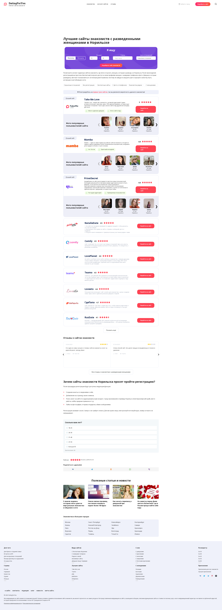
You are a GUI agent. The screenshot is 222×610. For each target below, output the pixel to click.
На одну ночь (8, 561)
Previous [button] (63, 354)
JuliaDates (75, 576)
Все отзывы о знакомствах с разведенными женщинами (111, 372)
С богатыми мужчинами (143, 561)
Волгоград (115, 531)
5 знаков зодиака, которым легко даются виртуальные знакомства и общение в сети (73, 504)
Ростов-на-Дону (93, 528)
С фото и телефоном (120, 85)
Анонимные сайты (77, 558)
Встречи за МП (8, 554)
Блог (32, 591)
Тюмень (91, 534)
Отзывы (113, 4)
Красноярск (138, 528)
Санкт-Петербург (94, 522)
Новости (40, 591)
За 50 (200, 558)
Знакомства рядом (135, 85)
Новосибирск (115, 522)
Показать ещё (111, 330)
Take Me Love (76, 569)
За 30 (200, 551)
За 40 (200, 554)
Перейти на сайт (144, 109)
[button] (156, 124)
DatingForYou (17, 3)
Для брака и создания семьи (12, 551)
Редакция (25, 591)
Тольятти (114, 534)
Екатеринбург (139, 522)
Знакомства (91, 4)
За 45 (200, 556)
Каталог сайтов (102, 4)
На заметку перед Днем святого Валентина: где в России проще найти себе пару (147, 504)
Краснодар (138, 531)
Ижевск (137, 534)
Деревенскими (140, 576)
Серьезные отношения (72, 85)
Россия (6, 569)
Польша (6, 579)
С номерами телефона (78, 554)
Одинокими (139, 574)
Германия (7, 571)
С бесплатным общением (79, 551)
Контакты (16, 591)
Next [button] (158, 354)
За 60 (200, 561)
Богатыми (139, 571)
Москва (67, 522)
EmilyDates (75, 579)
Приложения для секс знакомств (208, 569)
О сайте (7, 591)
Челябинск (115, 525)
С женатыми (139, 556)
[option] (87, 354)
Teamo (74, 571)
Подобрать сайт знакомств (111, 65)
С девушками (140, 551)
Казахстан (7, 574)
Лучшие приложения (204, 571)
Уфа (112, 528)
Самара (137, 525)
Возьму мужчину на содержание (14, 558)
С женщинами (150, 85)
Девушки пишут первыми (79, 561)
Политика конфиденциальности (13, 603)
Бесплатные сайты (104, 85)
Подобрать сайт (202, 4)
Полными (138, 569)
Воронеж (68, 531)
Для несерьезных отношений (13, 556)
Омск (67, 528)
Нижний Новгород (94, 525)
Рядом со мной (76, 556)
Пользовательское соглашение (31, 603)
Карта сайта (49, 591)
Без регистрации (88, 85)
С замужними (140, 558)
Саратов (68, 534)
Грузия (6, 576)
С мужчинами (140, 554)
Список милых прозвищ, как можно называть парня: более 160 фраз (98, 503)
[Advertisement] (111, 19)
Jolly (73, 574)
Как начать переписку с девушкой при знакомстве (122, 503)
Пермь (90, 531)
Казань (67, 525)
